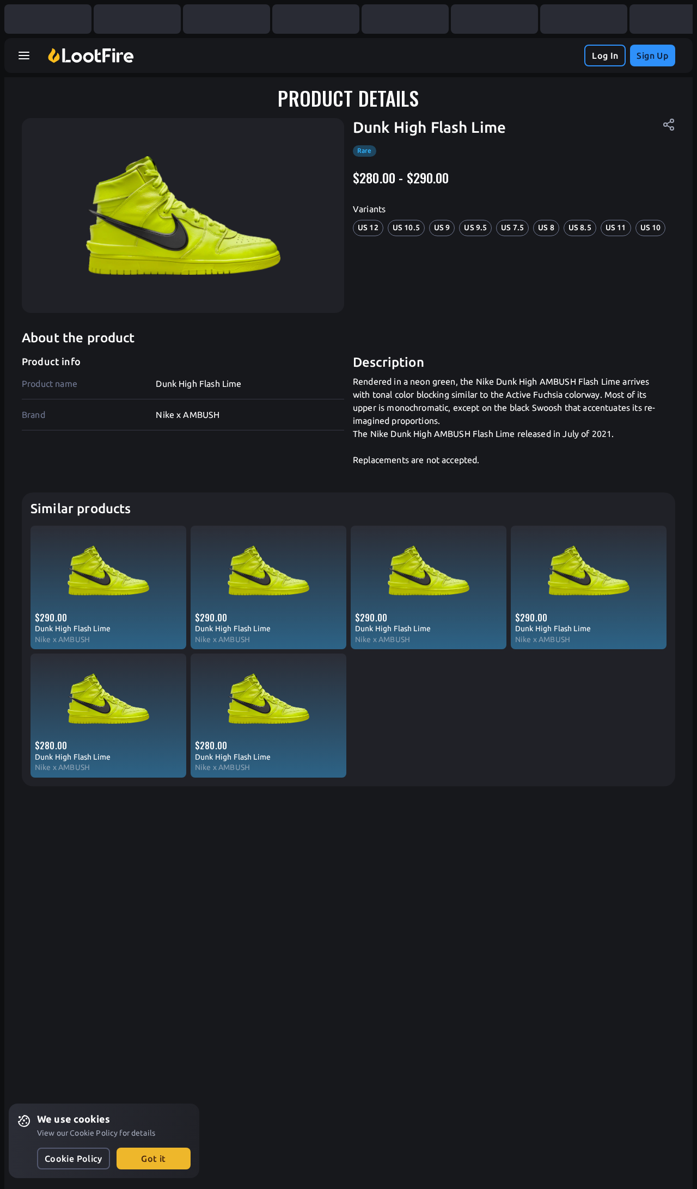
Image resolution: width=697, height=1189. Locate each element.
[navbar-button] (24, 55)
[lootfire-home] (91, 55)
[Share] (668, 124)
